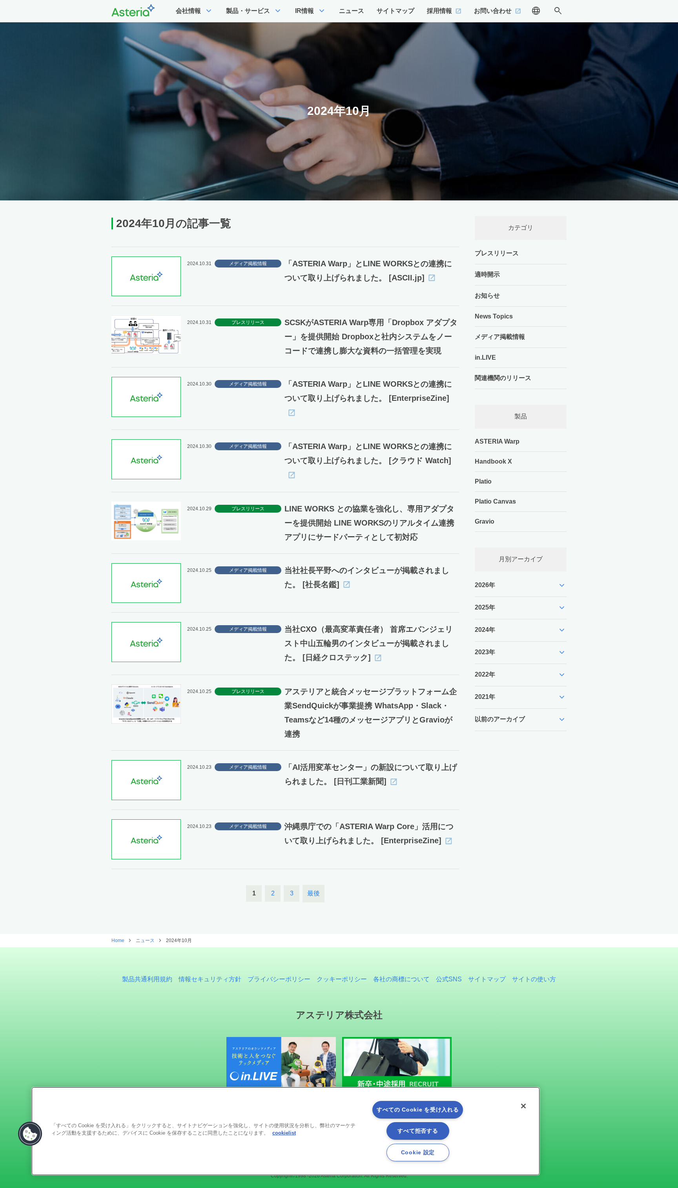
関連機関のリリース (503, 378)
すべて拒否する (417, 1131)
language (536, 10)
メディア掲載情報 (500, 336)
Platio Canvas (495, 501)
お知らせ (487, 295)
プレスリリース (497, 253)
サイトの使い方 (534, 979)
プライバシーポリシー (279, 979)
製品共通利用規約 (147, 979)
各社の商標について (401, 979)
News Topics (494, 316)
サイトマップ (487, 979)
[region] (285, 1131)
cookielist (284, 1133)
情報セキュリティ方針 (210, 979)
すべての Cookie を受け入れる (418, 1109)
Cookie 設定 (418, 1152)
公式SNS (449, 979)
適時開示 (487, 274)
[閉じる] (523, 1106)
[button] (30, 1133)
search (558, 10)
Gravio (484, 521)
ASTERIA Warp (497, 441)
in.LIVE (485, 357)
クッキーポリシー (342, 979)
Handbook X (493, 461)
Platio (483, 481)
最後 (313, 893)
